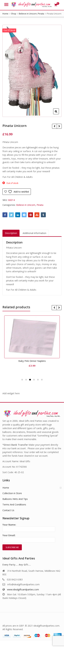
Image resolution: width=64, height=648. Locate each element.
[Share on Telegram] (24, 214)
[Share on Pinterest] (30, 214)
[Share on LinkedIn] (17, 214)
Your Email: (8, 535)
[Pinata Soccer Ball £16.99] (59, 126)
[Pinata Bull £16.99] (54, 126)
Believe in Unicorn (25, 204)
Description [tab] (11, 233)
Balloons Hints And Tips (15, 498)
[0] (55, 5)
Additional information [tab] (34, 233)
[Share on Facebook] (4, 214)
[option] (32, 71)
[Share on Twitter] (11, 214)
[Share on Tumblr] (43, 214)
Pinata (40, 204)
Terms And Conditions (14, 504)
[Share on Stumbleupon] (36, 214)
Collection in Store (12, 493)
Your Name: (9, 524)
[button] (59, 114)
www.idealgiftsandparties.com (23, 589)
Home (5, 487)
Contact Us (8, 510)
